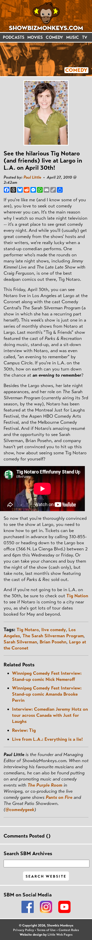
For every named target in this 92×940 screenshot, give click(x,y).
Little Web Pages (60, 935)
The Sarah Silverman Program (53, 636)
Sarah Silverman (20, 642)
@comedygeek (19, 809)
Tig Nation (77, 596)
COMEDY (54, 37)
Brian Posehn (53, 642)
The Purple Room (45, 785)
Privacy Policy (23, 930)
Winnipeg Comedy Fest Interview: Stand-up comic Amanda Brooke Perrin (47, 694)
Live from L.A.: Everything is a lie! (47, 739)
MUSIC (72, 37)
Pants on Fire (59, 797)
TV (84, 37)
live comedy (53, 629)
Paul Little (32, 177)
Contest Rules (69, 930)
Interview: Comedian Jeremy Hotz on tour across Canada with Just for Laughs (50, 715)
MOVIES (35, 37)
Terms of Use (46, 930)
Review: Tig (24, 730)
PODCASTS (13, 37)
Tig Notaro (28, 629)
